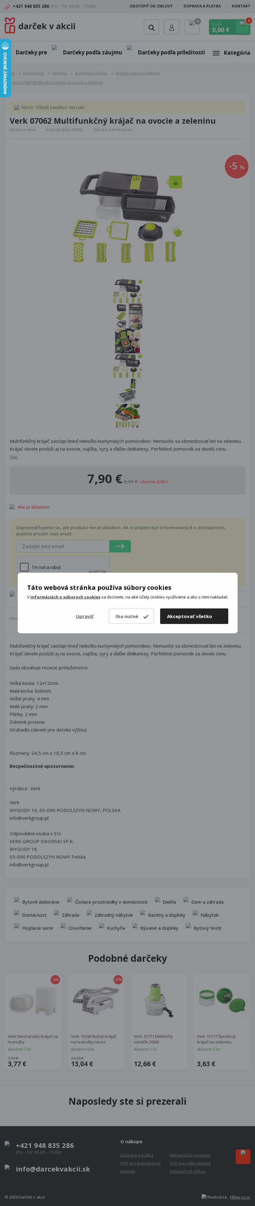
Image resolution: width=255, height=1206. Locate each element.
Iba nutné (127, 616)
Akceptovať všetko (189, 616)
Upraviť (85, 616)
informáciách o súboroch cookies (65, 597)
